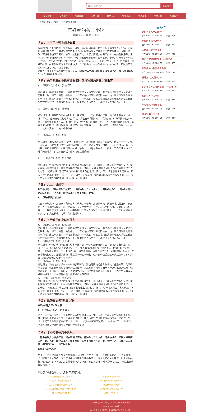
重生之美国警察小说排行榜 (111, 380)
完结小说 (158, 16)
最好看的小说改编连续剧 (61, 380)
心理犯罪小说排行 (111, 392)
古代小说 (95, 16)
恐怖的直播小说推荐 (152, 40)
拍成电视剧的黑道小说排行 (111, 388)
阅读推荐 (79, 16)
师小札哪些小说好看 (61, 392)
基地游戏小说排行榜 (111, 376)
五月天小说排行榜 (111, 384)
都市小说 (111, 16)
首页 (48, 22)
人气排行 (63, 16)
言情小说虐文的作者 (152, 49)
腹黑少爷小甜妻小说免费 (154, 68)
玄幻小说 (142, 16)
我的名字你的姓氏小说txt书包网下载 (159, 86)
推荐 (110, 80)
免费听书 (174, 16)
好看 (72, 43)
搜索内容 (167, 6)
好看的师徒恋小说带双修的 (60, 384)
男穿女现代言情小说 (152, 104)
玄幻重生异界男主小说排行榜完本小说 (61, 388)
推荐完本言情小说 (150, 113)
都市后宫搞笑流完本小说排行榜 (60, 376)
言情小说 (126, 16)
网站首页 (47, 16)
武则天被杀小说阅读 (152, 31)
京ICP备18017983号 (111, 406)
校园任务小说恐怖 (150, 95)
